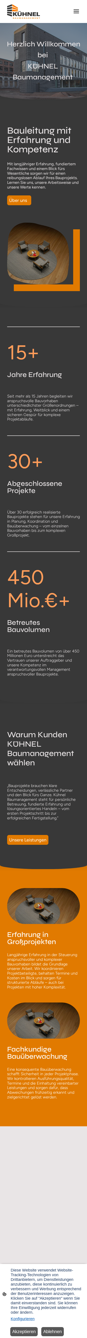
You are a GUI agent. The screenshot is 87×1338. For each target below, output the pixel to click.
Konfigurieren (23, 1319)
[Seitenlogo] (23, 11)
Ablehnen (52, 1331)
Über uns (19, 200)
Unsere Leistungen (27, 840)
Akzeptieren (24, 1331)
